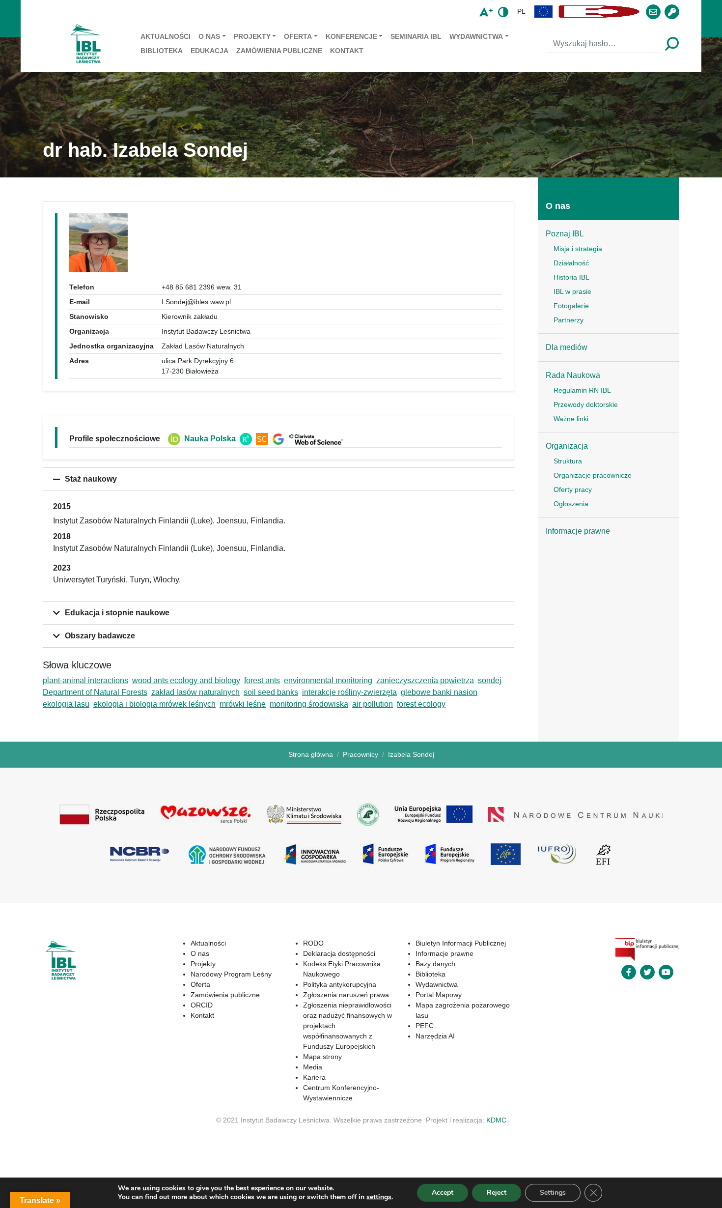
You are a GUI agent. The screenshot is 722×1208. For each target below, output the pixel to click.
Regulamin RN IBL (582, 390)
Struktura (568, 461)
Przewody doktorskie (586, 404)
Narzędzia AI (435, 1036)
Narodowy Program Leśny (231, 974)
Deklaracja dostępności (339, 953)
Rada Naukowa (573, 375)
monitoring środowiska (309, 704)
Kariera (314, 1077)
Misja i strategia (578, 249)
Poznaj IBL (565, 234)
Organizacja (567, 446)
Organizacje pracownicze (593, 475)
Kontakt (346, 51)
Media (312, 1067)
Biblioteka (161, 51)
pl (521, 11)
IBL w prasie (572, 291)
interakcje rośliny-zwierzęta (349, 692)
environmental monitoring (328, 680)
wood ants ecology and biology (186, 680)
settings (378, 1197)
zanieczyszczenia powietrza (425, 680)
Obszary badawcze (100, 636)
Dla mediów (566, 347)
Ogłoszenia (571, 504)
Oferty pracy (573, 489)
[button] (544, 11)
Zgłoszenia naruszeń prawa (346, 995)
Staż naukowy (91, 479)
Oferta (298, 36)
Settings (553, 1192)
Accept (442, 1192)
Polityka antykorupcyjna (339, 984)
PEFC (425, 1026)
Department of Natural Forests (95, 692)
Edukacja (209, 51)
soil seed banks (271, 692)
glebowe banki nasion (439, 692)
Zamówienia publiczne (279, 51)
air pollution (372, 704)
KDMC (496, 1120)
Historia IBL (571, 277)
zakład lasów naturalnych (195, 692)
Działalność (571, 263)
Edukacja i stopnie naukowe (117, 612)
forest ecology (421, 704)
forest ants (262, 680)
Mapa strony (322, 1057)
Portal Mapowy (439, 995)
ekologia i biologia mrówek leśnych (154, 704)
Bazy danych (435, 964)
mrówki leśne (243, 704)
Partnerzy (568, 320)
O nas (209, 36)
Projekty (252, 36)
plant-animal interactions (85, 680)
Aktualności (165, 36)
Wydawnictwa (476, 36)
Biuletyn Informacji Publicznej (461, 943)
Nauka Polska (210, 438)
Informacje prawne (578, 531)
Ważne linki (571, 419)
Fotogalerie (571, 306)
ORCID (202, 1005)
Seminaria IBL (416, 36)
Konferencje (351, 36)
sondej (489, 680)
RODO (313, 943)
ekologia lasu (66, 704)
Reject (496, 1192)
